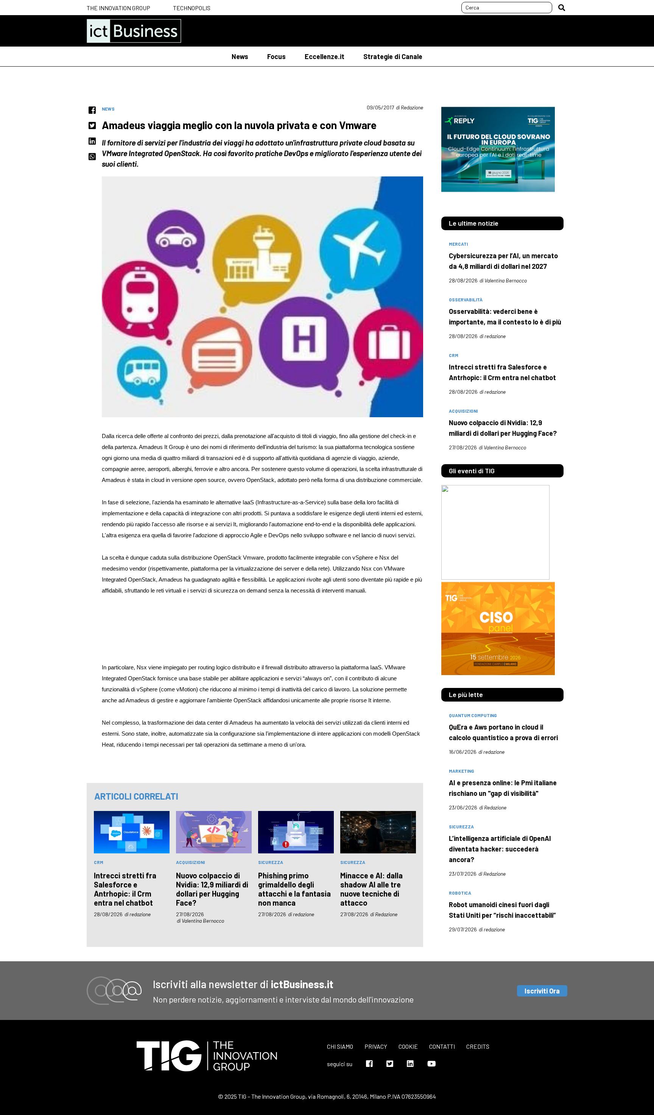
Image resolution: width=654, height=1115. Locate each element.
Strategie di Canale (392, 56)
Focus (276, 56)
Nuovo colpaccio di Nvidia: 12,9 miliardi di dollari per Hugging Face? (212, 889)
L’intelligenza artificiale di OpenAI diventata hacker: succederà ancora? (500, 849)
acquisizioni (190, 862)
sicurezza (270, 862)
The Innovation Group (118, 7)
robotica (460, 892)
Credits (477, 1046)
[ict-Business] (134, 31)
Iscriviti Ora (542, 991)
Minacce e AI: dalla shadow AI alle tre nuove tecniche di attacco (371, 889)
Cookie (408, 1046)
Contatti (442, 1046)
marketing (461, 770)
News (240, 56)
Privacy (375, 1046)
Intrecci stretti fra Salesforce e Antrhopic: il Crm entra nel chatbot (125, 889)
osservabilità (466, 299)
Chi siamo (340, 1046)
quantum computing (473, 715)
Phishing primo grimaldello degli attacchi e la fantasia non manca (294, 889)
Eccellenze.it (324, 56)
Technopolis (191, 7)
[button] (561, 7)
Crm (98, 862)
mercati (458, 243)
